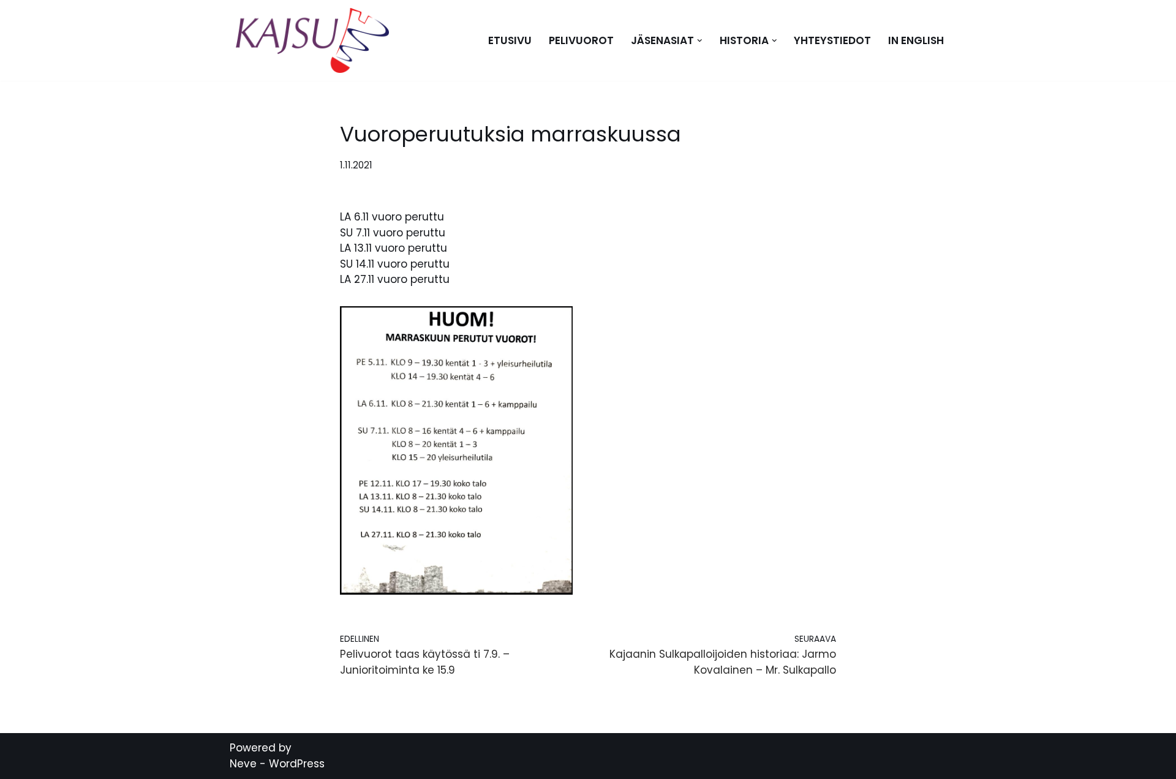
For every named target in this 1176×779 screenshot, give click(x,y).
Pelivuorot (581, 40)
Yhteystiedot (832, 40)
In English (916, 40)
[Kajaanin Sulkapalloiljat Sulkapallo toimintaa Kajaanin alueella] (315, 40)
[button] (700, 40)
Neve (243, 763)
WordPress (297, 763)
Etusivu (510, 40)
